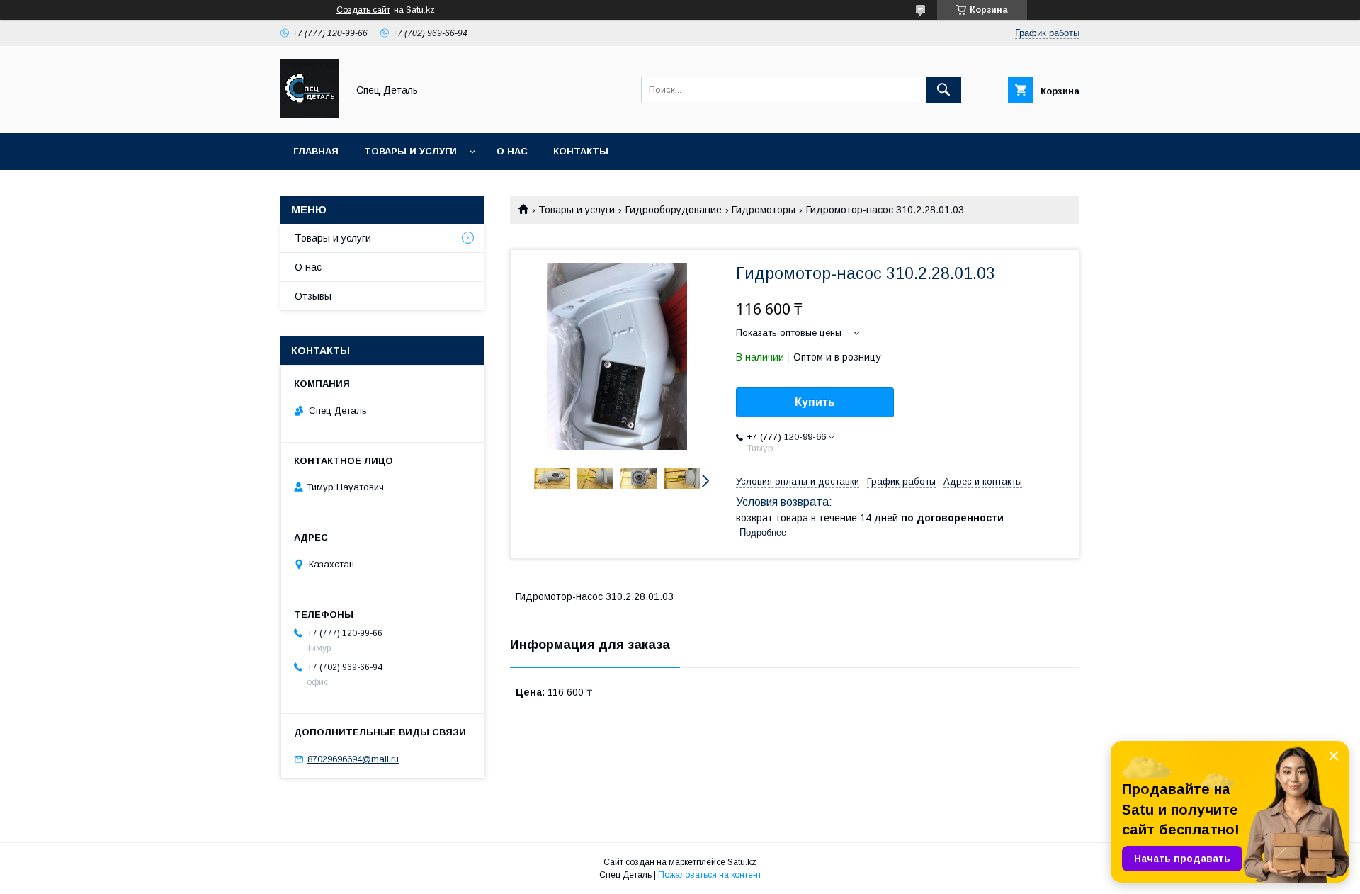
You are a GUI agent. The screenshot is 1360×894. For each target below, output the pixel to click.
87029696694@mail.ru (353, 759)
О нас (512, 151)
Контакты (580, 151)
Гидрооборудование (673, 209)
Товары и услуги (410, 151)
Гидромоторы (763, 209)
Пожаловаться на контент (709, 875)
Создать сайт (363, 10)
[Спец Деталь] (309, 114)
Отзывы (313, 296)
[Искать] (943, 90)
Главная (316, 151)
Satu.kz (741, 862)
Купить (815, 402)
